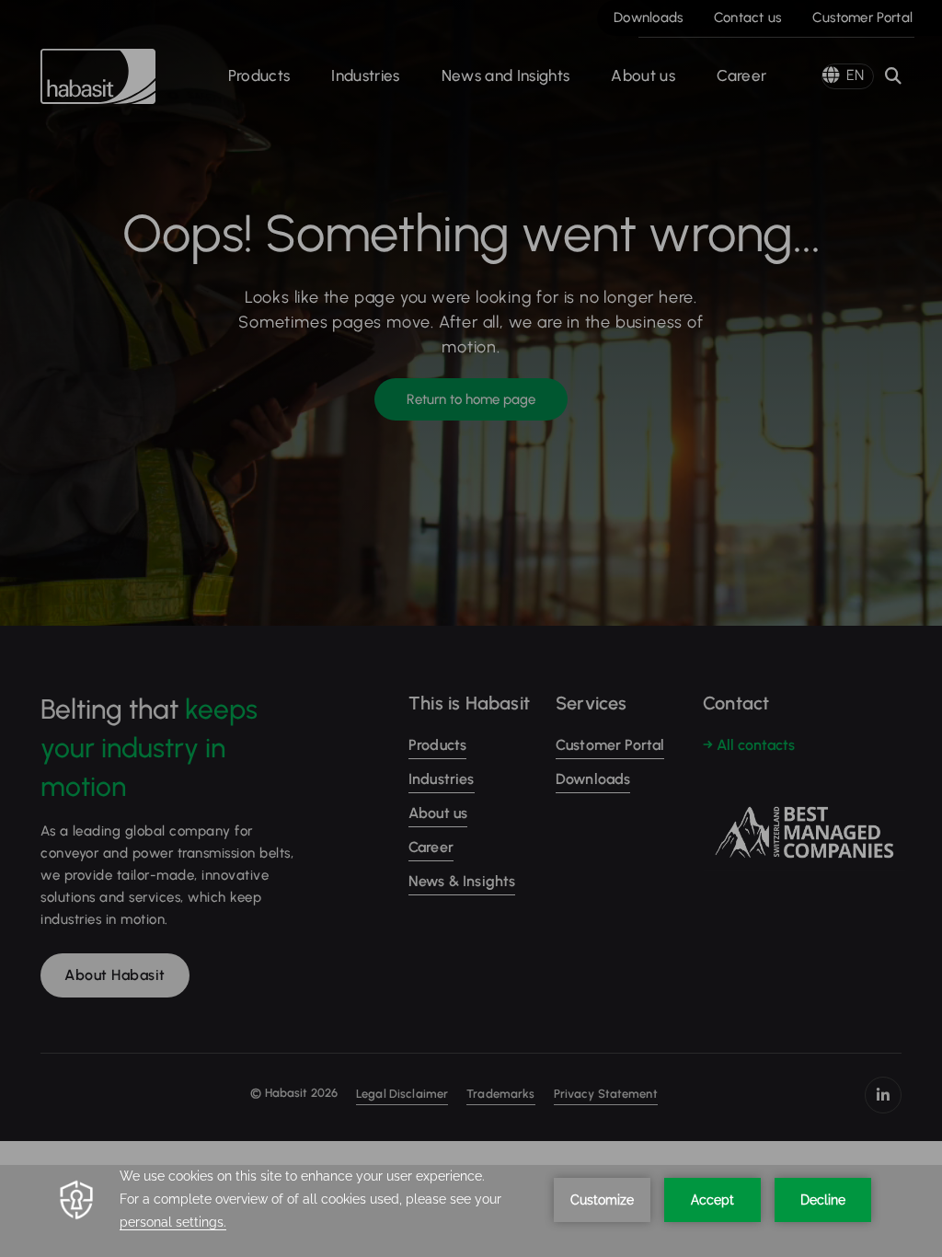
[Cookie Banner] (471, 1211)
